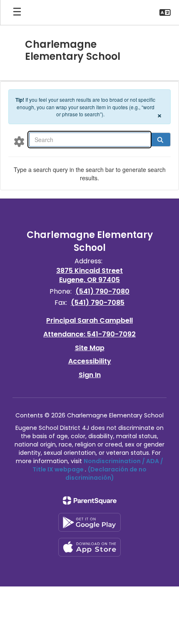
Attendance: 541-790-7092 (89, 334)
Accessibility (89, 361)
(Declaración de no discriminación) (106, 473)
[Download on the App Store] (89, 547)
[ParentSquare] (90, 500)
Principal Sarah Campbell (89, 320)
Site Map (89, 348)
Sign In (90, 375)
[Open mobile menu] (17, 12)
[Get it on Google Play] (89, 522)
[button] (165, 12)
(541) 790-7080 (102, 291)
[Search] (160, 139)
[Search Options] (19, 141)
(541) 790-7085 (97, 302)
